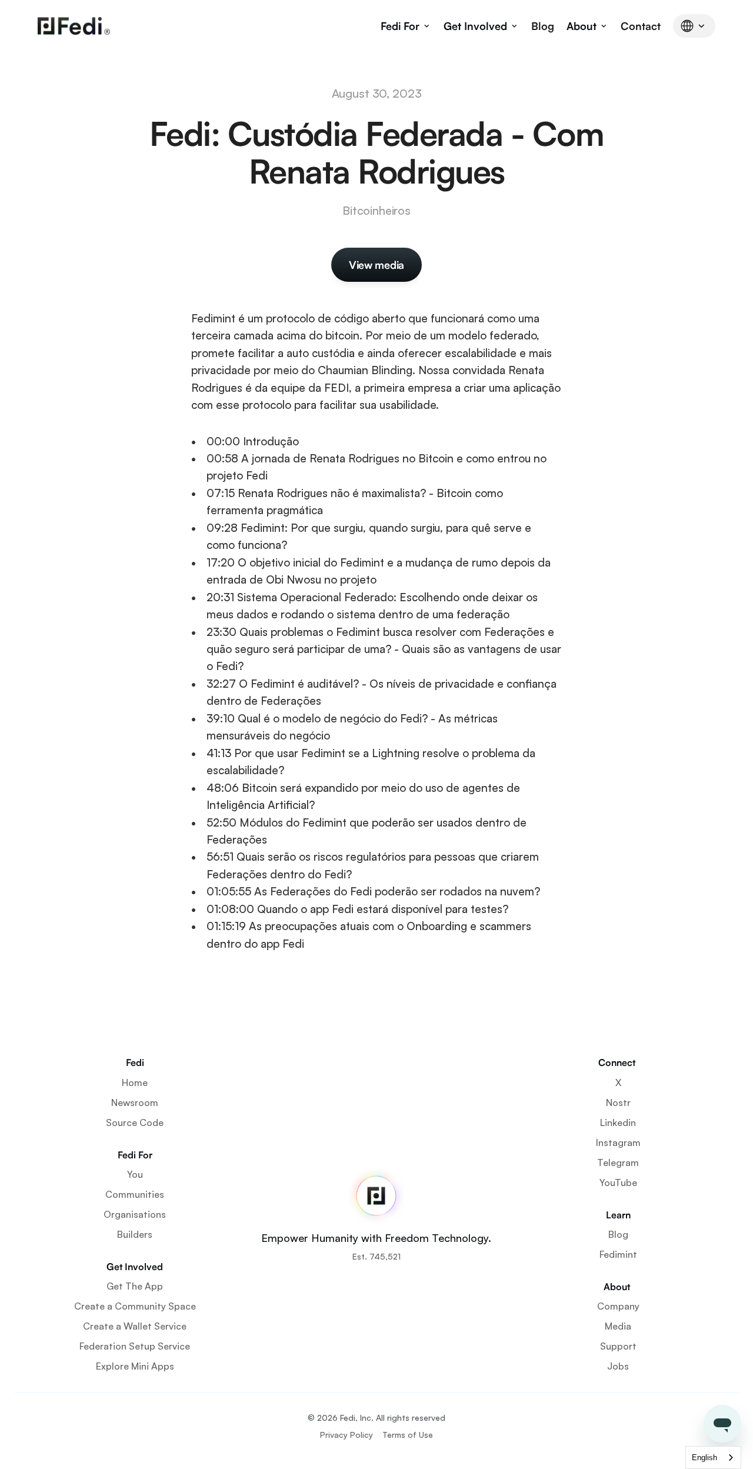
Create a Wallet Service (134, 1326)
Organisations (135, 1214)
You (135, 1174)
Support (618, 1346)
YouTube (618, 1182)
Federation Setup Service (134, 1346)
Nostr (618, 1102)
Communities (134, 1194)
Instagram (618, 1142)
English (704, 1457)
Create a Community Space (135, 1306)
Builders (134, 1234)
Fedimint (618, 1254)
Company (618, 1306)
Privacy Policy (346, 1435)
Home (135, 1082)
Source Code (135, 1122)
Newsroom (134, 1102)
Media (618, 1326)
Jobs (618, 1366)
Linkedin (618, 1122)
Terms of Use (407, 1435)
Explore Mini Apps (135, 1366)
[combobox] (713, 1457)
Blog (542, 25)
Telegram (618, 1162)
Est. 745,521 (376, 1256)
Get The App (134, 1286)
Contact (641, 25)
